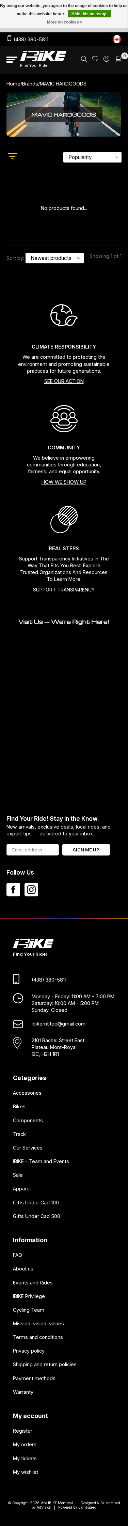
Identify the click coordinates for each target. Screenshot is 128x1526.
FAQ (17, 1255)
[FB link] (13, 889)
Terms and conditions (38, 1337)
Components (28, 1120)
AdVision (44, 1507)
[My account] (106, 60)
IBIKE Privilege (29, 1296)
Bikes (19, 1106)
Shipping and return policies (45, 1364)
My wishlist (25, 1472)
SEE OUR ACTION (64, 381)
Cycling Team (28, 1309)
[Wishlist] (95, 59)
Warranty (23, 1391)
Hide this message (89, 14)
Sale (18, 1175)
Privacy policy (29, 1351)
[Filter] (12, 157)
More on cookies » (64, 22)
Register (22, 1431)
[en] (117, 39)
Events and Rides (33, 1282)
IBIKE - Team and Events (41, 1161)
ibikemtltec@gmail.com (58, 1024)
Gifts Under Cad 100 (36, 1202)
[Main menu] (11, 60)
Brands (30, 84)
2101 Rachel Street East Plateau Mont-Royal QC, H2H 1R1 (58, 1047)
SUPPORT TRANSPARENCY (64, 589)
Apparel (22, 1188)
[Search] (84, 60)
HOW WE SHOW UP (64, 482)
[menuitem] (84, 59)
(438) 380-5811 (30, 39)
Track (19, 1134)
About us (23, 1268)
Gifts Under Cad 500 (36, 1216)
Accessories (27, 1093)
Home (13, 84)
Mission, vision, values (38, 1323)
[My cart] (118, 60)
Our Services (28, 1148)
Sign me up (86, 849)
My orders (24, 1444)
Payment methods (34, 1378)
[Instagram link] (31, 889)
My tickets (25, 1458)
